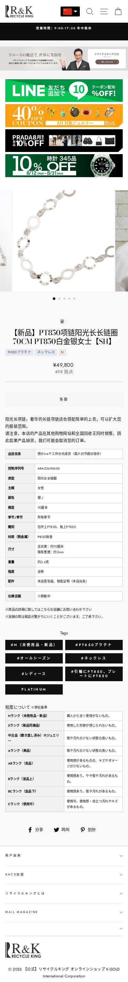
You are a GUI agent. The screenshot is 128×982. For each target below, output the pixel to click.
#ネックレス (94, 658)
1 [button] (54, 299)
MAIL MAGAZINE (21, 912)
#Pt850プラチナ (93, 644)
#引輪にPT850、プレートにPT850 (94, 673)
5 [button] (74, 299)
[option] (64, 240)
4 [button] (69, 299)
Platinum (34, 689)
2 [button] (60, 299)
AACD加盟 (15, 874)
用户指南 (13, 855)
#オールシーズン (34, 658)
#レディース (34, 673)
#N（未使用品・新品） (34, 644)
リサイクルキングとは (25, 893)
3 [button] (64, 299)
